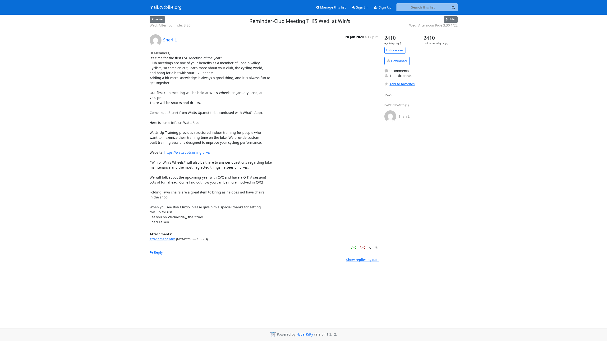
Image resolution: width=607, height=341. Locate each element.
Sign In (361, 7)
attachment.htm (162, 239)
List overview (395, 50)
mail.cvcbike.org (166, 7)
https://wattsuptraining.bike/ (187, 152)
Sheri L (170, 40)
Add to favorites (402, 84)
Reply (158, 252)
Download (398, 61)
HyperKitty (304, 334)
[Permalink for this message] (376, 248)
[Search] (453, 7)
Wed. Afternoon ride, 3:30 (170, 25)
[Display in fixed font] (370, 248)
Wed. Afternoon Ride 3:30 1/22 (433, 25)
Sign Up (384, 7)
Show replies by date (362, 259)
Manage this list (332, 7)
